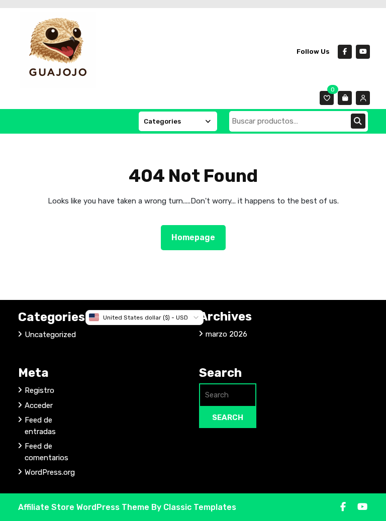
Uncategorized (50, 334)
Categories (162, 121)
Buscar (358, 121)
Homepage (197, 237)
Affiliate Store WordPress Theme (84, 507)
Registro (39, 390)
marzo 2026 (226, 334)
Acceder (39, 405)
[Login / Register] (363, 98)
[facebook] (345, 52)
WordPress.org (50, 472)
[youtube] (363, 52)
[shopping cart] (345, 98)
